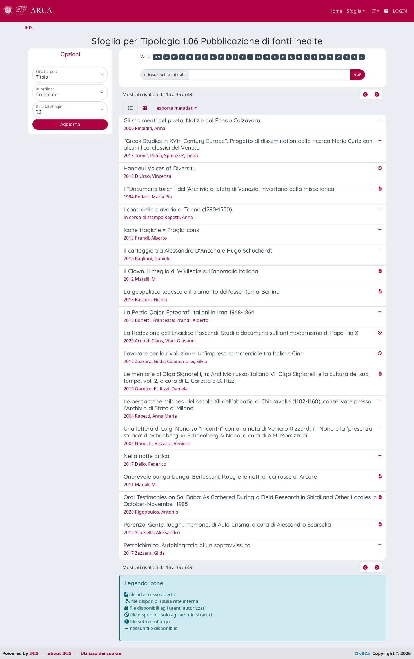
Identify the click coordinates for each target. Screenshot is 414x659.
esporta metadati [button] (175, 108)
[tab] (131, 108)
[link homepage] (31, 11)
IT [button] (374, 11)
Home (335, 11)
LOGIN (400, 11)
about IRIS (59, 653)
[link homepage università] (67, 11)
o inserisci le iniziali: (165, 75)
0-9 (157, 56)
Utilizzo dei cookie (101, 653)
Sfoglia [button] (354, 11)
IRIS (29, 28)
